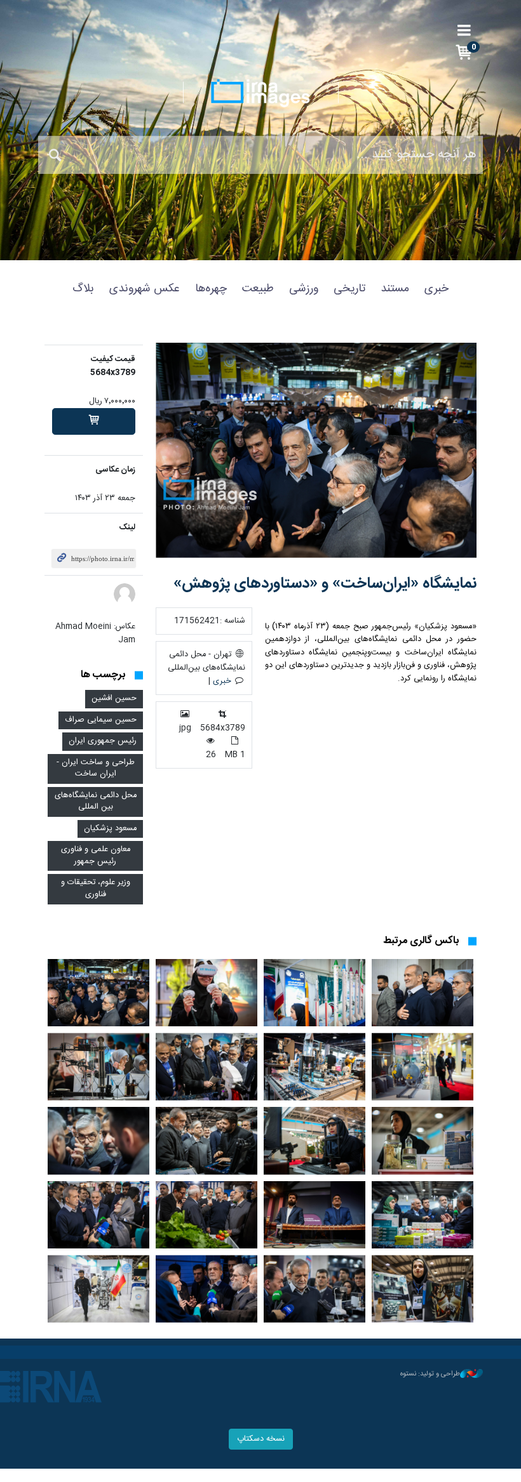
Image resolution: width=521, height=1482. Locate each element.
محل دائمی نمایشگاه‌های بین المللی (96, 801)
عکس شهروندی (144, 288)
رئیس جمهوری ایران (103, 741)
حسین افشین (114, 698)
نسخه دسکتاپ (261, 1439)
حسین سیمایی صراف (101, 720)
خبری (436, 288)
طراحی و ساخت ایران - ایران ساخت (96, 768)
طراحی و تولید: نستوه (430, 1374)
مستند (395, 288)
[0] (93, 421)
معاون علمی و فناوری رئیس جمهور (95, 855)
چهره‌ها (211, 288)
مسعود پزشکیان (110, 828)
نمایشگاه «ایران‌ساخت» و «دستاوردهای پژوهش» (325, 584)
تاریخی (349, 288)
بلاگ (83, 288)
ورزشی (303, 288)
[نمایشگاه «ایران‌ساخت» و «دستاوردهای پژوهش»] (316, 450)
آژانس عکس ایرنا (260, 93)
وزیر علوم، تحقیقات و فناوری (95, 888)
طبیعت (258, 288)
